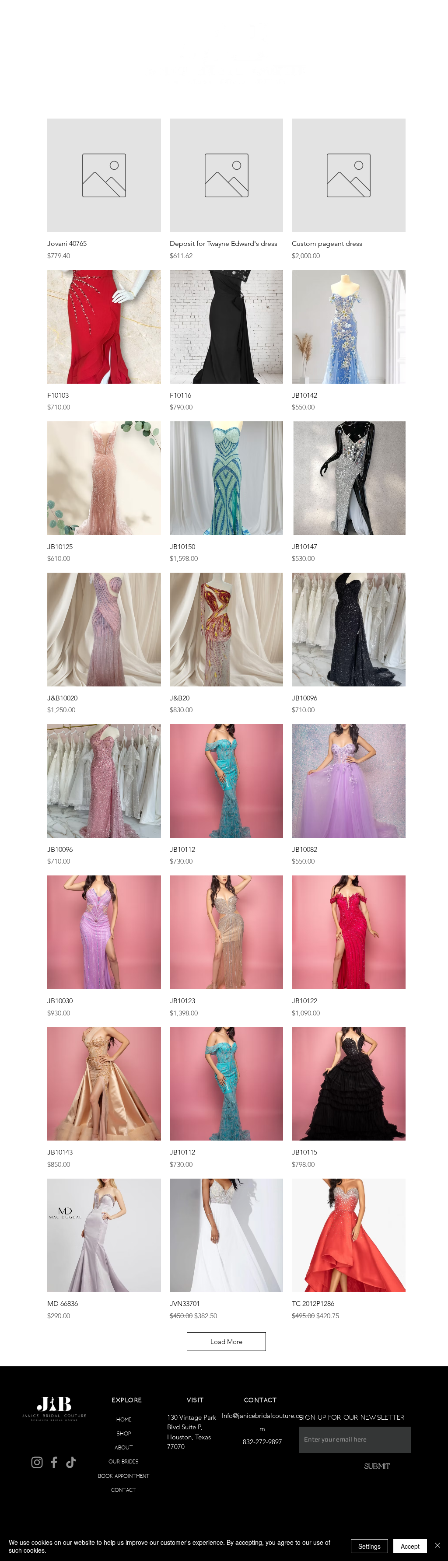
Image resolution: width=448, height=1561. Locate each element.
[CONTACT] (152, 1490)
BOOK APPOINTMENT (124, 1476)
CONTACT (123, 1490)
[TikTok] (71, 1462)
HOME (123, 1419)
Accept (410, 1546)
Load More (226, 1341)
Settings (369, 1546)
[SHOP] (152, 1434)
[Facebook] (54, 1462)
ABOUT (124, 1447)
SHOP (123, 1433)
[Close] (437, 1546)
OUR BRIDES (123, 1461)
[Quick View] (104, 175)
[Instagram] (37, 1462)
